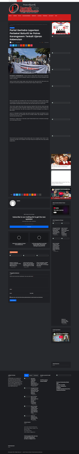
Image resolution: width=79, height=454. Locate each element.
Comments (36, 375)
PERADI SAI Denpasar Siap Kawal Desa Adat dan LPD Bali (64, 321)
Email (11, 293)
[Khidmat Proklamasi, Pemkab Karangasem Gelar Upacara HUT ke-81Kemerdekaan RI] (16, 258)
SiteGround (40, 452)
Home (11, 24)
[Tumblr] (18, 45)
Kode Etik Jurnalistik (60, 384)
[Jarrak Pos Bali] (24, 9)
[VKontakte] (26, 45)
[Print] (40, 195)
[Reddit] (24, 45)
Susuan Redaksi (43, 381)
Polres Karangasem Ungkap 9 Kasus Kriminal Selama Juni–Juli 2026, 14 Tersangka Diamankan (42, 264)
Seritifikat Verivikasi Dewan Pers (63, 388)
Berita (10, 15)
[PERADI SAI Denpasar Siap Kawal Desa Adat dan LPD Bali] (65, 278)
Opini (56, 15)
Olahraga (39, 15)
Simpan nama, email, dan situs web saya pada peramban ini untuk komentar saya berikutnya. (27, 297)
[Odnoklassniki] (29, 45)
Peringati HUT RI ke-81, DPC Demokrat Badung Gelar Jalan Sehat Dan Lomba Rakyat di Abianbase (56, 231)
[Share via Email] (38, 195)
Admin (13, 42)
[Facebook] (11, 45)
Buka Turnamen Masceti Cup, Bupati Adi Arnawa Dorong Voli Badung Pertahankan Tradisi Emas (65, 231)
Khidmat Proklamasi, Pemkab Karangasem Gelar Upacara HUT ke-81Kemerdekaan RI (15, 264)
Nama (11, 289)
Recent (31, 375)
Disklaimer (58, 387)
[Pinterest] (21, 45)
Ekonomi (15, 15)
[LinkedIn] (16, 45)
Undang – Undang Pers (61, 386)
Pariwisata (34, 15)
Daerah (14, 24)
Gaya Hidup (51, 15)
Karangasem (18, 24)
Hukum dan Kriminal (26, 15)
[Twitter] (13, 45)
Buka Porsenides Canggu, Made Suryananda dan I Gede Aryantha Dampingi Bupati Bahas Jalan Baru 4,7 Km (56, 247)
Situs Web (31, 293)
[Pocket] (31, 45)
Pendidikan (45, 15)
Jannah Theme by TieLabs (27, 452)
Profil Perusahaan (44, 379)
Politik (19, 15)
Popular (26, 375)
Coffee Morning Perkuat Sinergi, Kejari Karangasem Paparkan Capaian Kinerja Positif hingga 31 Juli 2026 (28, 264)
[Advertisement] (29, 92)
